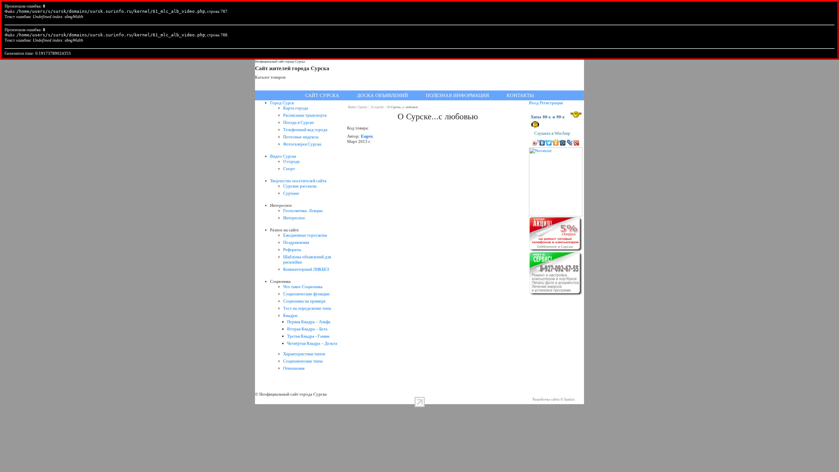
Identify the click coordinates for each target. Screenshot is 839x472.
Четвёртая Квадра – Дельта (312, 343)
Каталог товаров (270, 77)
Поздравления (296, 242)
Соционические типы (303, 361)
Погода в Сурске (298, 122)
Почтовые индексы (301, 136)
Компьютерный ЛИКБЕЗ (306, 269)
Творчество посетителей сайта (298, 180)
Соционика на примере (304, 301)
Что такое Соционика (302, 286)
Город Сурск (282, 102)
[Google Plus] (576, 143)
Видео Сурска (283, 156)
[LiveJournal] (569, 143)
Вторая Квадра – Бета (307, 328)
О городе (291, 161)
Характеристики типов (304, 353)
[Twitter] (549, 143)
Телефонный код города (305, 129)
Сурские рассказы (300, 186)
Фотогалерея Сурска (302, 144)
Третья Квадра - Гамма (308, 336)
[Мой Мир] (562, 143)
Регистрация (551, 102)
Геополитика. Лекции (302, 210)
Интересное (294, 217)
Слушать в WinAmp (552, 133)
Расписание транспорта (305, 115)
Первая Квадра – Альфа (308, 321)
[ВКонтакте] (542, 143)
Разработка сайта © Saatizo (554, 399)
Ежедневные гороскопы (305, 235)
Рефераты (292, 249)
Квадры (290, 315)
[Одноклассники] (556, 143)
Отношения (293, 368)
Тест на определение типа (307, 308)
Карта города (295, 108)
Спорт (289, 168)
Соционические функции (306, 293)
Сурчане (291, 193)
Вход (534, 102)
